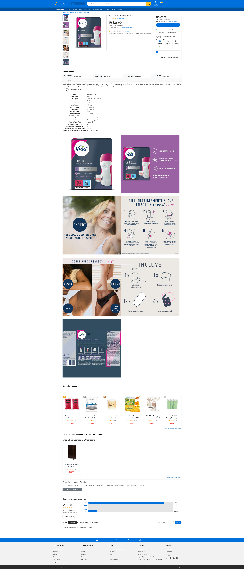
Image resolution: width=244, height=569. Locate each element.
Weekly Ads (145, 540)
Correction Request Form (72, 489)
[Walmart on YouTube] (174, 558)
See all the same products (174, 477)
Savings (75, 9)
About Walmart (57, 549)
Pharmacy (107, 9)
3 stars (85, 507)
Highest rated (84, 522)
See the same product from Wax (172, 429)
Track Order (133, 540)
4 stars (85, 505)
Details (170, 54)
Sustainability (56, 559)
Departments (60, 9)
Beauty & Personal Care (72, 12)
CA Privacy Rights (142, 554)
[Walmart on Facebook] (167, 558)
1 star (86, 511)
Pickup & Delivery (97, 9)
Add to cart (168, 25)
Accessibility (113, 557)
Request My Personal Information (146, 557)
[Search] (148, 4)
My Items (120, 9)
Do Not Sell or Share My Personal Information (150, 559)
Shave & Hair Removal (84, 12)
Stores (83, 551)
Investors (55, 557)
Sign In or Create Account (105, 540)
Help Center (121, 540)
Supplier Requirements (59, 562)
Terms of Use (141, 549)
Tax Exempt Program (115, 562)
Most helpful (95, 522)
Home (64, 12)
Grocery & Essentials (84, 9)
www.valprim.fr (126, 31)
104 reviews (122, 18)
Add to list (162, 57)
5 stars (85, 503)
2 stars (85, 509)
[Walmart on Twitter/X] (170, 558)
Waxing (107, 80)
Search (178, 522)
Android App (169, 551)
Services (68, 9)
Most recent (72, 522)
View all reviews (69, 516)
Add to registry (174, 57)
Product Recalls (114, 559)
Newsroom (56, 554)
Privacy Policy (141, 551)
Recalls (111, 554)
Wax (112, 80)
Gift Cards (84, 559)
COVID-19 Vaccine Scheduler (117, 549)
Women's (94, 12)
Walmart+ (84, 557)
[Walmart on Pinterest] (177, 558)
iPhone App (169, 549)
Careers (114, 9)
